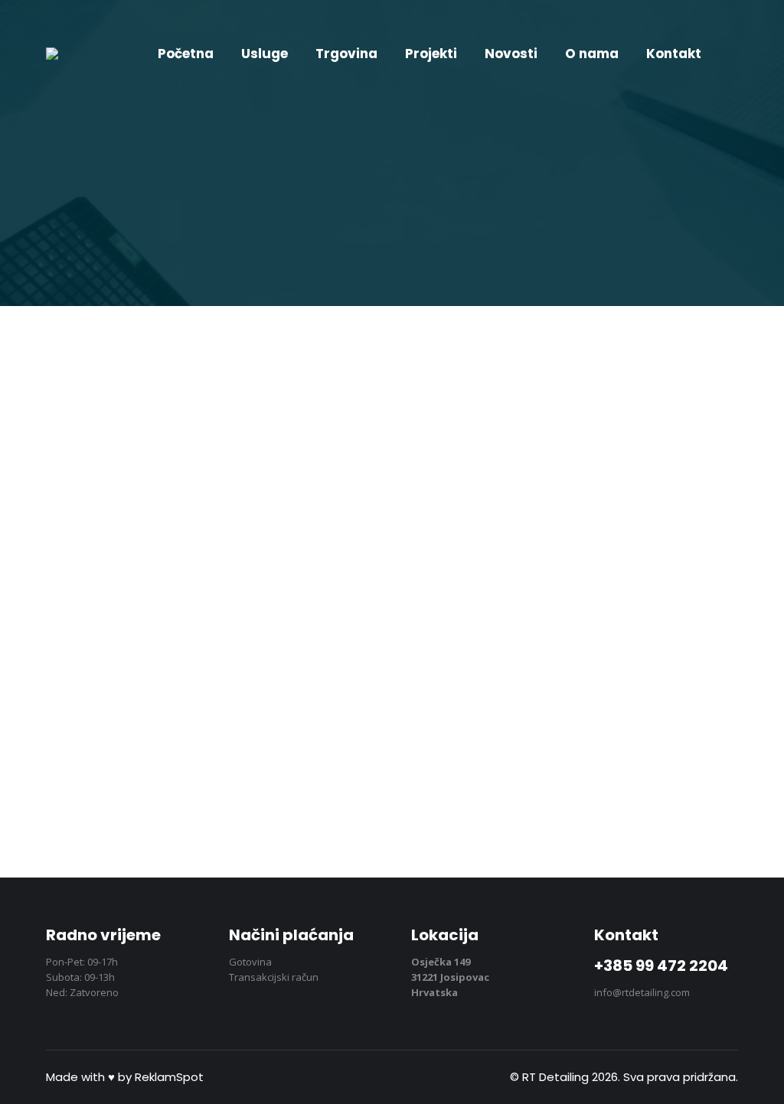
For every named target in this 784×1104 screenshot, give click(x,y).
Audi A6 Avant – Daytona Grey (546, 610)
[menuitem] (186, 54)
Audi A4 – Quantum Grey (166, 610)
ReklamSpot (169, 1077)
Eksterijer (92, 638)
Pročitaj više (114, 754)
